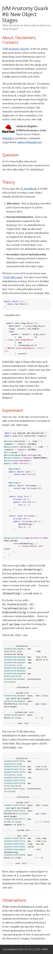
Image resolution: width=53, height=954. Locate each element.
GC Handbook (28, 188)
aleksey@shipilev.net (29, 142)
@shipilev (8, 138)
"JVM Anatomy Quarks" (16, 48)
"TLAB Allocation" (12, 277)
